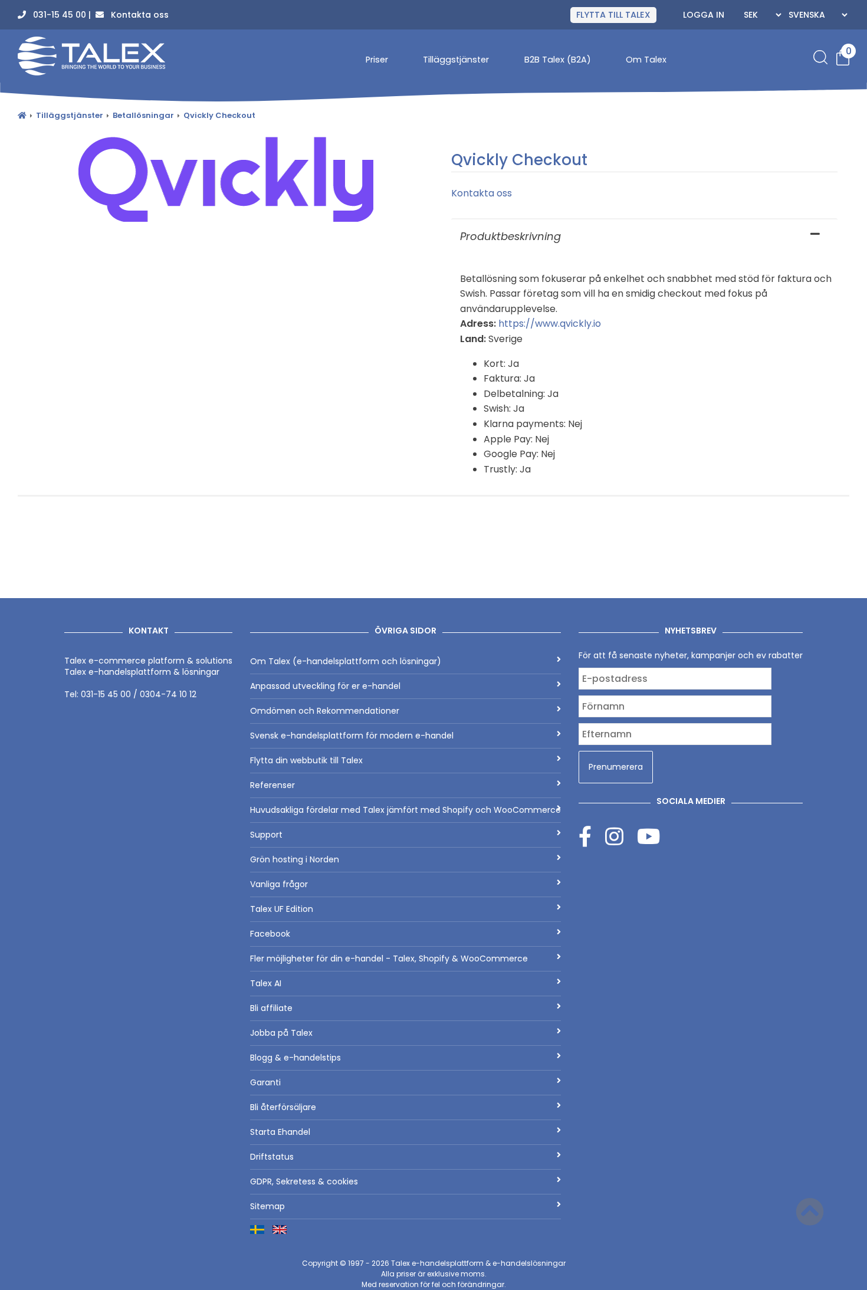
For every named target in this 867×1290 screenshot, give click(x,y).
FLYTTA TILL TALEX (613, 15)
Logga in (703, 15)
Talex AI (265, 983)
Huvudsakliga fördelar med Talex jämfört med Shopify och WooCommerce (405, 810)
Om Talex (646, 59)
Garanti (265, 1082)
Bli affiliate (271, 1008)
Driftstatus (272, 1157)
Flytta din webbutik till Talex (306, 760)
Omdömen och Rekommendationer (324, 711)
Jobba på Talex (281, 1033)
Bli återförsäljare (283, 1107)
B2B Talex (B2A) (557, 59)
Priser (377, 59)
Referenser (272, 785)
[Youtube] (648, 836)
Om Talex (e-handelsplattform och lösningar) (345, 661)
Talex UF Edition (281, 909)
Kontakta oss (481, 193)
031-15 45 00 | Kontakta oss (97, 15)
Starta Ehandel (280, 1132)
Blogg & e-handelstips (295, 1057)
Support (266, 835)
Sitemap (267, 1206)
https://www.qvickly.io (549, 323)
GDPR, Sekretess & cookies (304, 1181)
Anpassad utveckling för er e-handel (325, 686)
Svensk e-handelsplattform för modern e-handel (352, 735)
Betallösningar (143, 115)
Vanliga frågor (279, 884)
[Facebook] (592, 836)
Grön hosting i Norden (294, 859)
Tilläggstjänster (456, 59)
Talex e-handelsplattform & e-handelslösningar (478, 1263)
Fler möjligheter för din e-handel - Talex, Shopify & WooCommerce (389, 958)
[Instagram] (621, 836)
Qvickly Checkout (219, 115)
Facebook (270, 934)
